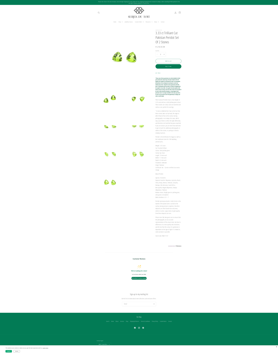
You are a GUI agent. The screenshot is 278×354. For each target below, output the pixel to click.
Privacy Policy (155, 321)
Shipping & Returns (134, 321)
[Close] (276, 346)
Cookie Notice (163, 321)
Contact (170, 321)
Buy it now (168, 66)
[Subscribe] (154, 304)
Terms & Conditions (145, 321)
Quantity (157, 51)
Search (107, 321)
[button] (99, 13)
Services (122, 321)
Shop (127, 321)
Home (112, 321)
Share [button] (159, 73)
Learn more (45, 348)
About (117, 321)
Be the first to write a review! (139, 278)
